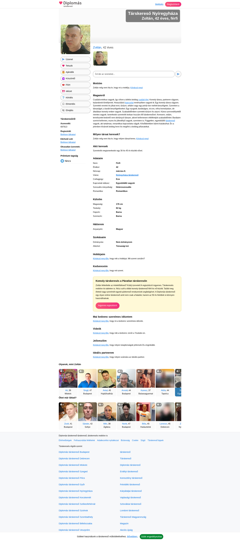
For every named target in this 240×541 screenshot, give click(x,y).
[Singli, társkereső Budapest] (87, 378)
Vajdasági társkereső (130, 497)
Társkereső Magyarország (133, 517)
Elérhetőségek (65, 440)
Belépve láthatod (68, 134)
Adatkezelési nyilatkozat (108, 440)
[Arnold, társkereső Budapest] (126, 378)
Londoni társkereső (129, 510)
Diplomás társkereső (130, 465)
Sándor (86, 424)
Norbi (124, 424)
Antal (105, 390)
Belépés (159, 4)
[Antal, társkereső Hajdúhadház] (107, 378)
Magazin (124, 523)
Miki (105, 424)
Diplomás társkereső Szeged (73, 471)
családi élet (143, 100)
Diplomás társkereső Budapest (74, 452)
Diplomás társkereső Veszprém (74, 530)
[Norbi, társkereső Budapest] (126, 411)
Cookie (135, 440)
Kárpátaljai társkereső (131, 491)
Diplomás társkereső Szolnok (73, 510)
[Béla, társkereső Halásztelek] (145, 411)
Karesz (144, 390)
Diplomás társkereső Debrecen (74, 458)
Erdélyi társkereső (129, 471)
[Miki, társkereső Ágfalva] (107, 411)
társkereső (170, 121)
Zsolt (66, 424)
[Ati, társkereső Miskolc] (68, 378)
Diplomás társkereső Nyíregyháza (75, 491)
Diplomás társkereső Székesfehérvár (77, 504)
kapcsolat (129, 103)
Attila (163, 390)
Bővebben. (132, 536)
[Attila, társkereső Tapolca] (165, 378)
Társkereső (125, 458)
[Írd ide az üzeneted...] (133, 74)
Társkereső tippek (156, 440)
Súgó (143, 440)
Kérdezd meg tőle (101, 259)
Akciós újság (126, 530)
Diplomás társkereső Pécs (72, 478)
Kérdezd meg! (136, 88)
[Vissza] (63, 381)
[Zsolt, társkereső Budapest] (68, 411)
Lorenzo (163, 424)
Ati (66, 390)
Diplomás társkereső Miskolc (73, 465)
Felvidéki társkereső (130, 484)
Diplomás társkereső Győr (72, 484)
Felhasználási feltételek (84, 440)
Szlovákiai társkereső (130, 504)
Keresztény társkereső (131, 478)
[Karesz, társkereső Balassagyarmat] (145, 378)
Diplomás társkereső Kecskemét (75, 497)
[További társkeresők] (177, 381)
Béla (144, 424)
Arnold (125, 390)
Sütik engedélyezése (151, 536)
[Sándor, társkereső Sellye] (87, 411)
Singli (85, 390)
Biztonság (125, 440)
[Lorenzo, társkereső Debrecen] (165, 411)
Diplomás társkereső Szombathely (76, 517)
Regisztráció (173, 4)
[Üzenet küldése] (178, 74)
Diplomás (72, 4)
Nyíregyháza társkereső (127, 175)
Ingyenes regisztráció (107, 305)
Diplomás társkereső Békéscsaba (75, 523)
